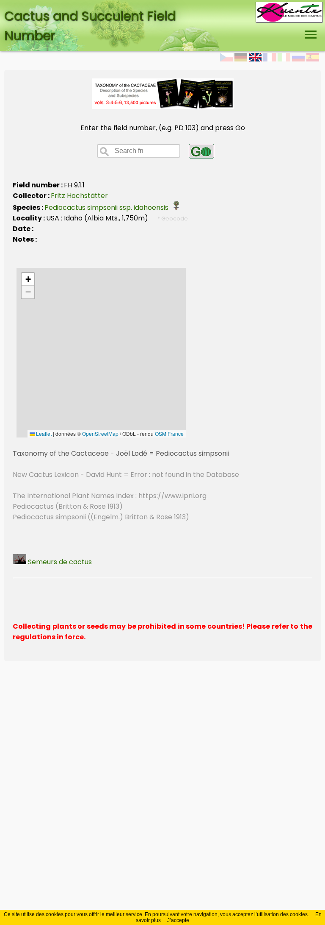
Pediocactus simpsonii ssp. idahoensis (108, 207)
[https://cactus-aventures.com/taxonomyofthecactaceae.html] (163, 106)
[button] (28, 279)
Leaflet (43, 433)
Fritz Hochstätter (79, 196)
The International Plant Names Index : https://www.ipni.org (110, 496)
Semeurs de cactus (59, 562)
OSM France (169, 433)
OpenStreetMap (100, 433)
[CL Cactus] (289, 7)
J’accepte (178, 920)
